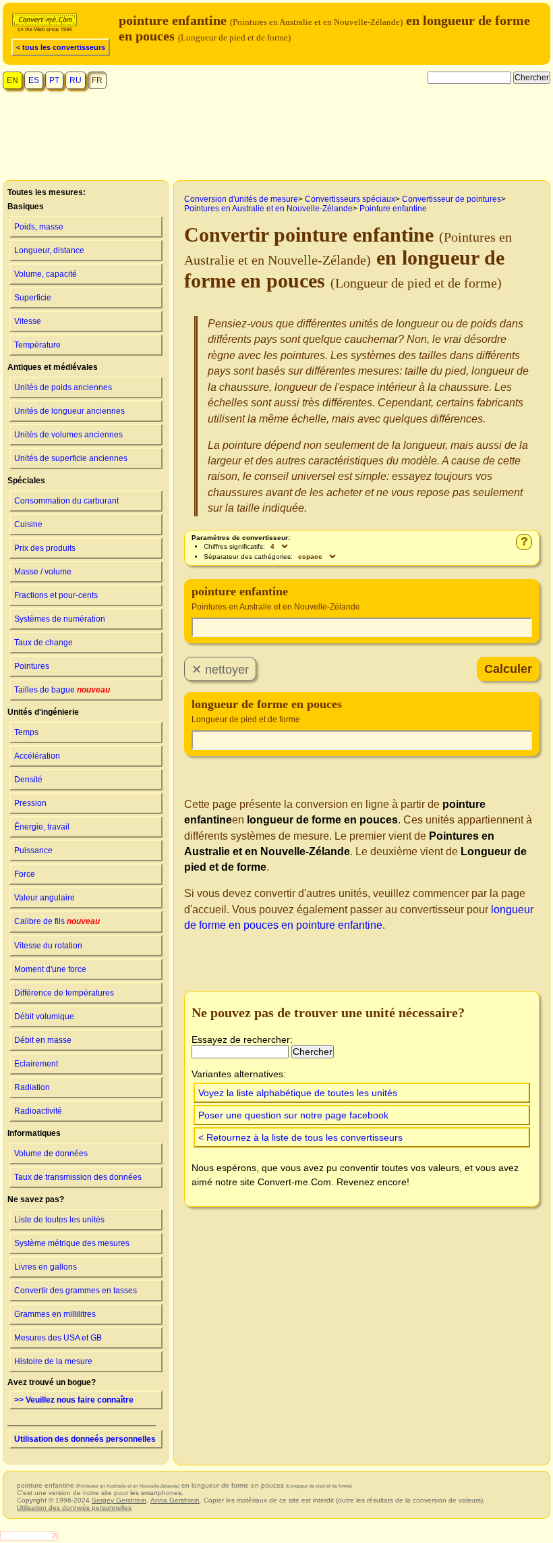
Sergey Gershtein (119, 1500)
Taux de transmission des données (78, 1177)
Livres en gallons (45, 1267)
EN (12, 80)
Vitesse (27, 321)
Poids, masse (38, 227)
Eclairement (36, 1063)
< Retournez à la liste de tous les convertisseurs (300, 1137)
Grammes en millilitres (55, 1314)
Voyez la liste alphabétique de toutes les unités (297, 1092)
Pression (30, 803)
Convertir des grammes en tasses (75, 1290)
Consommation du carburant (66, 501)
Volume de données (51, 1153)
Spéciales (26, 480)
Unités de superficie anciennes (70, 458)
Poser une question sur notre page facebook (293, 1115)
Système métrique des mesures (71, 1243)
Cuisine (28, 524)
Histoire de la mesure (53, 1361)
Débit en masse (42, 1040)
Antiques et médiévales (52, 367)
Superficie (32, 297)
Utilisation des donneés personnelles (85, 1439)
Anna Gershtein (175, 1500)
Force (24, 874)
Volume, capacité (45, 274)
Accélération (37, 756)
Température (37, 345)
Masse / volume (42, 571)
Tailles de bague (62, 690)
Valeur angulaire (44, 897)
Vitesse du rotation (48, 945)
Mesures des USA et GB (58, 1338)
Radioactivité (38, 1111)
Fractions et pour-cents (56, 595)
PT (54, 80)
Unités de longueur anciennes (69, 411)
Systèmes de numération (59, 619)
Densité (28, 779)
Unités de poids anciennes (63, 387)
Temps (26, 732)
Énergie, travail (41, 827)
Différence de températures (64, 993)
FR (97, 80)
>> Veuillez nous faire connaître (74, 1400)
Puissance (33, 850)
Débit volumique (44, 1016)
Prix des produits (45, 548)
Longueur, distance (49, 250)
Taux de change (43, 642)
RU (75, 80)
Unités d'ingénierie (43, 712)
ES (33, 80)
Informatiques (34, 1133)
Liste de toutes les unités (59, 1219)
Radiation (32, 1087)
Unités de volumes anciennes (68, 434)
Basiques (25, 206)
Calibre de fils (57, 921)
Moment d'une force (50, 969)
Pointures (31, 666)
